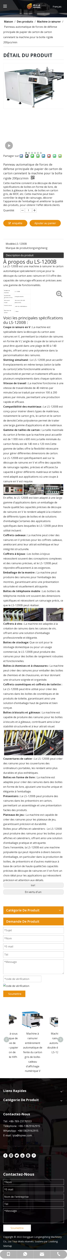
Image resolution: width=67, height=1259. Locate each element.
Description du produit (20, 255)
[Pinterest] (34, 1155)
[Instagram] (28, 1155)
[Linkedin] (11, 1155)
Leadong (53, 1241)
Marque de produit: (17, 248)
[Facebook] (5, 1155)
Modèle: (10, 244)
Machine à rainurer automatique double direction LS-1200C (46, 1043)
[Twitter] (17, 1155)
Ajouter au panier (45, 223)
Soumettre (14, 994)
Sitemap (7, 1245)
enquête (17, 223)
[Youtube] (22, 1155)
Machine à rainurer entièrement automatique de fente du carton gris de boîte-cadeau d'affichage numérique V (21, 1052)
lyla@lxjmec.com (22, 1135)
